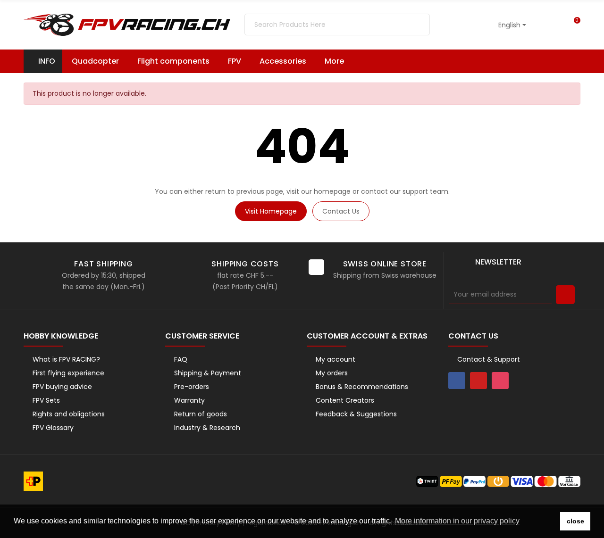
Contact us (341, 211)
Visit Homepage (271, 211)
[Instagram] (500, 380)
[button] (339, 61)
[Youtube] (478, 380)
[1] (565, 294)
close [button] (575, 521)
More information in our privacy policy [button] (457, 521)
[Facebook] (456, 380)
